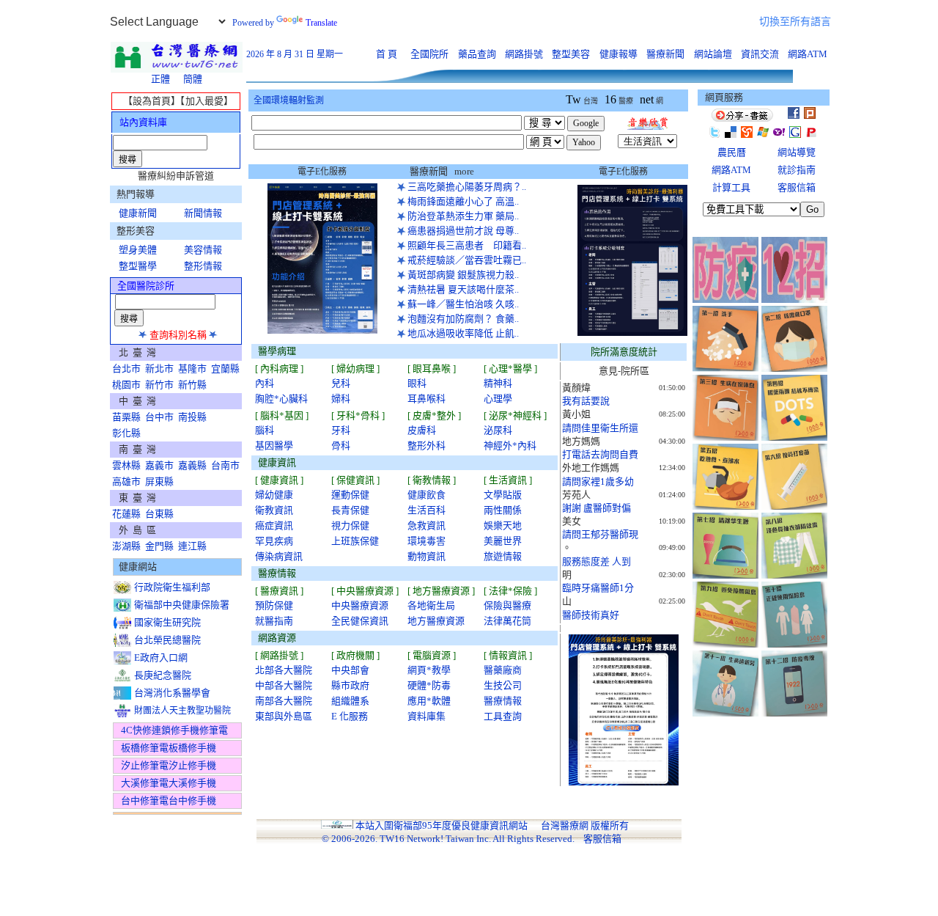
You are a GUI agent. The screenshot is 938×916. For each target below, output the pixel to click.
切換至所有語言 (795, 21)
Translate (321, 23)
